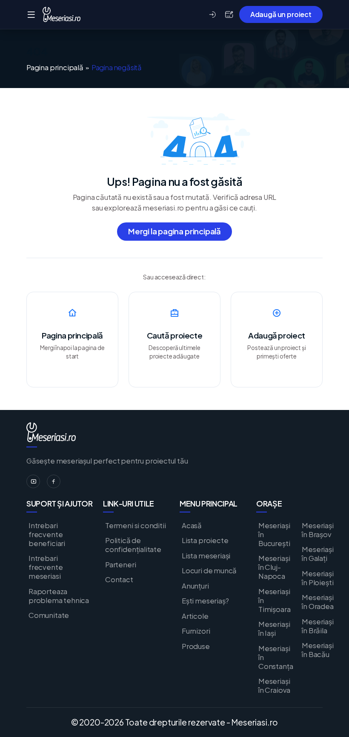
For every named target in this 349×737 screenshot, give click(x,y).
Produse (196, 646)
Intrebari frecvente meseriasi (46, 567)
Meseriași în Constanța (275, 657)
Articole (195, 616)
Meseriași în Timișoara (274, 600)
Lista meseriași (206, 555)
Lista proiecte (205, 540)
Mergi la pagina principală (174, 231)
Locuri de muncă (209, 570)
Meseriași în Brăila (317, 626)
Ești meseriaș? (205, 600)
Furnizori (196, 630)
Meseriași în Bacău (317, 650)
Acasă (192, 525)
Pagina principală (54, 67)
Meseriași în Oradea (317, 602)
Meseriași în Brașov (317, 530)
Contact (119, 579)
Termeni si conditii (135, 525)
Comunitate (49, 615)
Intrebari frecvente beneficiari (47, 534)
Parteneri (120, 564)
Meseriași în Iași (274, 628)
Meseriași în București (274, 534)
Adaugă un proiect (281, 14)
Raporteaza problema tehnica (59, 596)
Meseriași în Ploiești (317, 578)
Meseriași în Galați (317, 554)
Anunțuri (195, 585)
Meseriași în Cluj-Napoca (274, 567)
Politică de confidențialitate (133, 545)
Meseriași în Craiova (274, 685)
